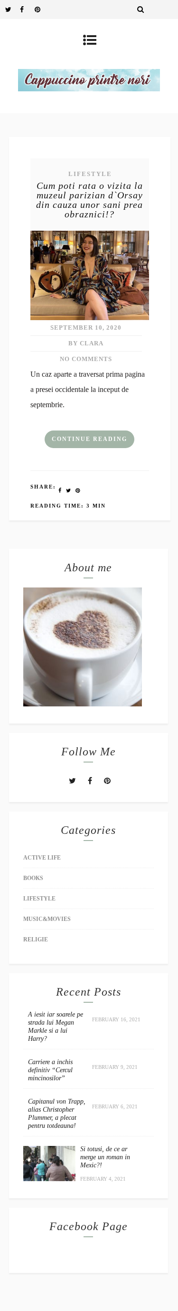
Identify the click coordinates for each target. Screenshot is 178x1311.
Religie (35, 939)
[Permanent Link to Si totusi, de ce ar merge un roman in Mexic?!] (49, 1178)
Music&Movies (47, 919)
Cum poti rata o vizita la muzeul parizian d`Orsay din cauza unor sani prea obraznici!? (89, 199)
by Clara (85, 343)
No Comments (86, 358)
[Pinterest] (42, 9)
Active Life (42, 857)
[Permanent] (89, 317)
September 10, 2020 (86, 327)
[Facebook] (27, 9)
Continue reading (89, 439)
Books (33, 878)
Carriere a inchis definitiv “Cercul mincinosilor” (50, 1070)
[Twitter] (12, 9)
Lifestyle (90, 173)
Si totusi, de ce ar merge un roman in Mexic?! (105, 1157)
